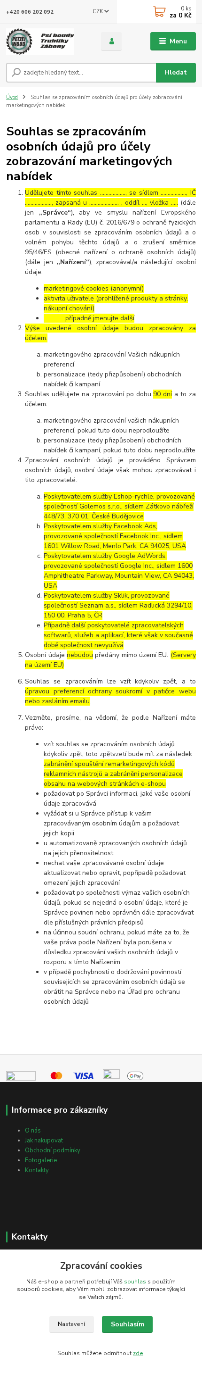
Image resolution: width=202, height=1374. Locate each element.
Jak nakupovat (44, 1140)
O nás (33, 1130)
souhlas (135, 1281)
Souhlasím (127, 1324)
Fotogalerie (41, 1160)
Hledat (175, 72)
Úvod (12, 97)
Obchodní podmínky (52, 1150)
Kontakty (37, 1170)
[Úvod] (45, 41)
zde (138, 1353)
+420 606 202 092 (30, 12)
